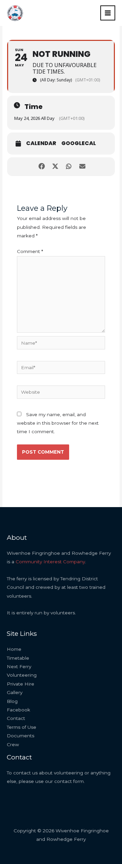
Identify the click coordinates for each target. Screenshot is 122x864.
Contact (16, 718)
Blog (12, 701)
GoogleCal (78, 143)
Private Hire (20, 684)
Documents (20, 735)
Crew (13, 744)
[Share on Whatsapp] (69, 167)
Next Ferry (19, 666)
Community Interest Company (50, 561)
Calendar (41, 143)
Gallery (14, 692)
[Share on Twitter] (55, 167)
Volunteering (22, 675)
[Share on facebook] (41, 167)
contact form (69, 781)
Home (14, 649)
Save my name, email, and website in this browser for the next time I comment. (58, 423)
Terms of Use (21, 727)
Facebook (18, 709)
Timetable (18, 658)
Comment (30, 251)
